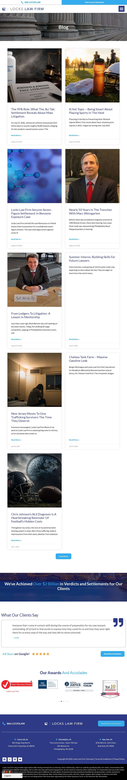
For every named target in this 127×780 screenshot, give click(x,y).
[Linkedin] (15, 759)
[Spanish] (10, 771)
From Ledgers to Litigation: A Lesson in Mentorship (30, 315)
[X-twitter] (10, 759)
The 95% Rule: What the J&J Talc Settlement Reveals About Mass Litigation (33, 112)
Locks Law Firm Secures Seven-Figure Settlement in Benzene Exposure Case (31, 213)
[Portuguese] (6, 771)
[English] (3, 771)
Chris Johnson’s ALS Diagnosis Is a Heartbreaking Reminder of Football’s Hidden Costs (33, 517)
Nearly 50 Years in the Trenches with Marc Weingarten (90, 211)
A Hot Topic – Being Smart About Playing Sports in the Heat (90, 110)
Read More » (16, 135)
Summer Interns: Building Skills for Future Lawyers (92, 258)
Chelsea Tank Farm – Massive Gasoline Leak (88, 358)
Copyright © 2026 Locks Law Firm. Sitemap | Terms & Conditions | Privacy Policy (91, 759)
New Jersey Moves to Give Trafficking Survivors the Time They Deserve (31, 417)
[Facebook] (4, 759)
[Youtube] (20, 759)
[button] (122, 9)
